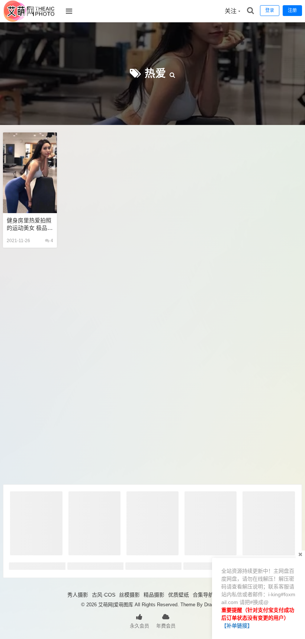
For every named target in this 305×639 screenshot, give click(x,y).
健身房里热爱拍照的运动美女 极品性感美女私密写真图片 (30, 224)
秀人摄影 (77, 595)
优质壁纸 (178, 595)
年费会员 (166, 626)
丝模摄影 (129, 595)
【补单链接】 (237, 626)
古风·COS (103, 595)
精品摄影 (154, 595)
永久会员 (139, 626)
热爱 (155, 73)
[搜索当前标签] (173, 73)
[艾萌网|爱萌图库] (29, 20)
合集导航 (203, 595)
